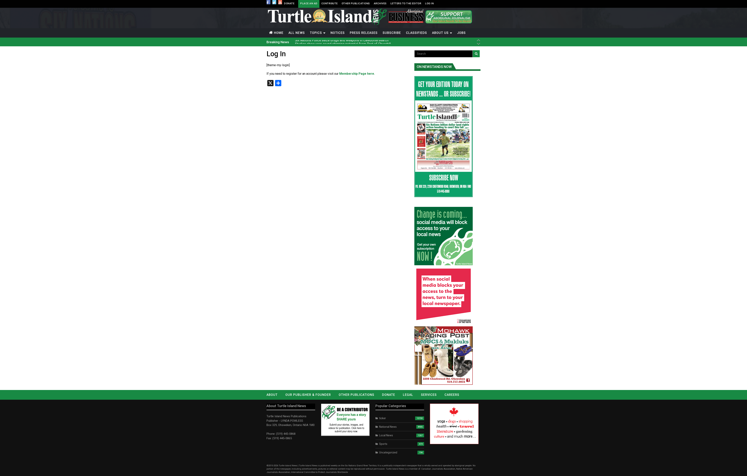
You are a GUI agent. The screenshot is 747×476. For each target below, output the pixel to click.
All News (296, 33)
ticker (382, 418)
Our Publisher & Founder (308, 395)
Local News (386, 435)
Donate (289, 3)
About (272, 395)
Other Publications (356, 3)
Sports (383, 443)
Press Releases (364, 33)
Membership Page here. (357, 74)
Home (278, 33)
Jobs (461, 33)
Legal (408, 395)
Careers (452, 395)
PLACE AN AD (308, 3)
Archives (380, 3)
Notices (338, 33)
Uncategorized (388, 452)
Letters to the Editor (405, 3)
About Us (440, 33)
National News (388, 426)
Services (429, 395)
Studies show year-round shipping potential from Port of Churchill (343, 42)
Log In (429, 3)
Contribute (329, 3)
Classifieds (416, 33)
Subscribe (392, 33)
